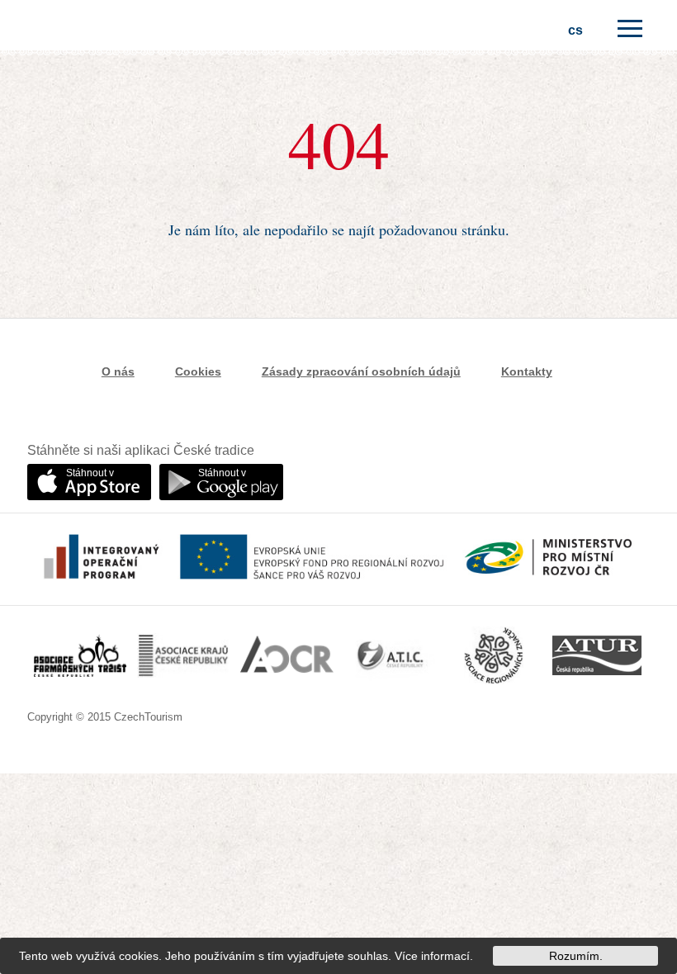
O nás (118, 371)
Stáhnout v (90, 473)
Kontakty (526, 371)
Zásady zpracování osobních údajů (361, 371)
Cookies (198, 371)
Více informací (432, 955)
